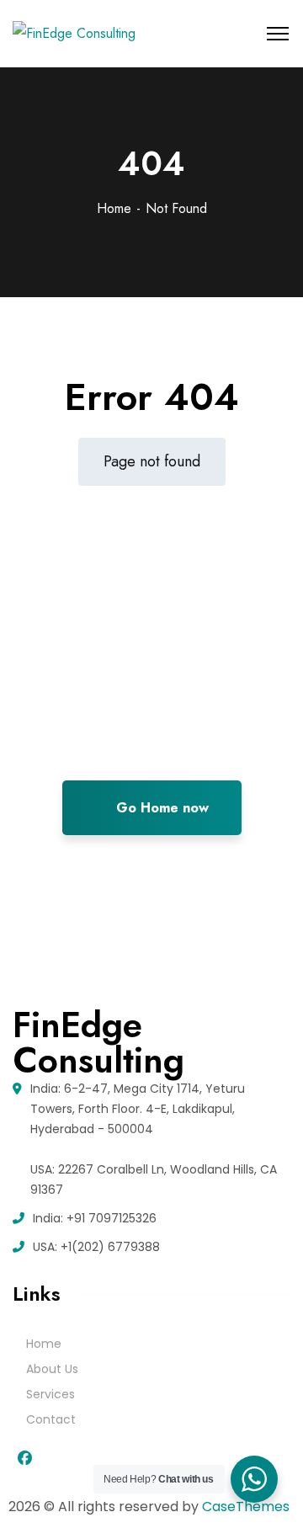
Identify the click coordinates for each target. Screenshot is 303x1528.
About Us (52, 1368)
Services (50, 1394)
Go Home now (160, 807)
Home (114, 208)
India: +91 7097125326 (95, 1218)
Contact (51, 1419)
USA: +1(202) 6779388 (96, 1246)
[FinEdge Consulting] (74, 33)
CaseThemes (246, 1506)
